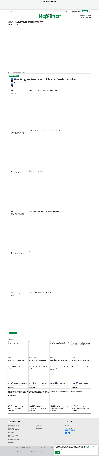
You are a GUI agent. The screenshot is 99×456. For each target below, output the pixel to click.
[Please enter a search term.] (67, 11)
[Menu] (9, 11)
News (10, 22)
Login (79, 11)
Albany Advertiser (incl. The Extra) (14, 423)
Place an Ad (88, 15)
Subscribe (84, 11)
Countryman (10, 431)
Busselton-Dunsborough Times (13, 429)
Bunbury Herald (11, 428)
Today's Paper (82, 15)
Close (57, 452)
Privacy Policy (37, 451)
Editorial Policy (36, 447)
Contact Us (18, 447)
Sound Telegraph (39, 428)
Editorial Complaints (44, 447)
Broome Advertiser (11, 426)
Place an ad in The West (53, 447)
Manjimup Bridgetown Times (13, 439)
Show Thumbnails (13, 75)
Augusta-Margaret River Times (13, 425)
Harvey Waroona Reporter (13, 435)
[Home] (11, 11)
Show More (13, 333)
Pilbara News (38, 425)
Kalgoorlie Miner (11, 436)
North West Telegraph (40, 423)
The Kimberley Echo (12, 438)
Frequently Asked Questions (26, 447)
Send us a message (71, 430)
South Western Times (40, 426)
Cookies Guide (86, 447)
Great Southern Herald (12, 433)
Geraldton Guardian (11, 432)
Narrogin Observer (11, 442)
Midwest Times (11, 440)
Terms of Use (43, 451)
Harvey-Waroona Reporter (29, 22)
